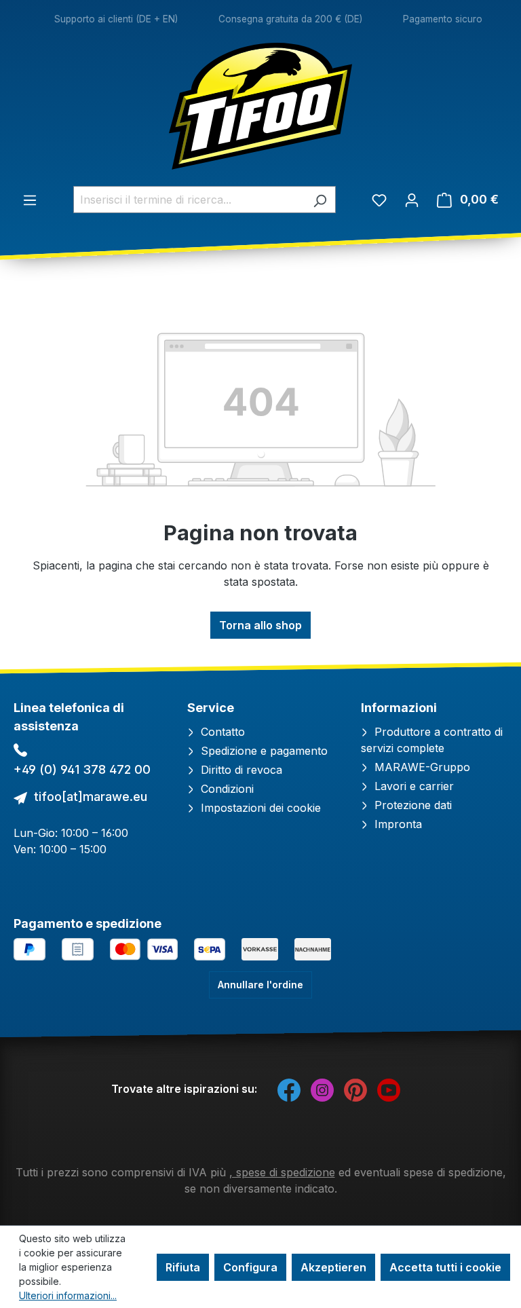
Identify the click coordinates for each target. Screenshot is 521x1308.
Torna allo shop (260, 625)
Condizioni (225, 789)
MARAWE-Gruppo (420, 767)
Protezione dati (411, 805)
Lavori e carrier (412, 786)
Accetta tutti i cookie (445, 1267)
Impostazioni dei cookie (259, 808)
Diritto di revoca (239, 770)
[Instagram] (322, 1089)
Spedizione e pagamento (262, 751)
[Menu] (30, 199)
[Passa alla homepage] (260, 106)
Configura (250, 1267)
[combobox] (189, 199)
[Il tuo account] (411, 199)
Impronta (396, 824)
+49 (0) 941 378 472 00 (82, 769)
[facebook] (289, 1089)
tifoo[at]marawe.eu (90, 796)
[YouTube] (388, 1089)
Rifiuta (183, 1267)
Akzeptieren (333, 1267)
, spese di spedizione (282, 1172)
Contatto (221, 732)
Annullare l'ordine (260, 984)
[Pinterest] (355, 1089)
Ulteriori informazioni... (68, 1295)
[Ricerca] (320, 199)
